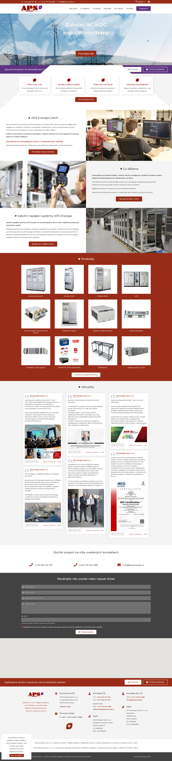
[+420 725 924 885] (76, 565)
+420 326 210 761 (103, 697)
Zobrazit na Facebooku (49, 461)
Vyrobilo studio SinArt (142, 757)
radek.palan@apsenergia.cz (103, 709)
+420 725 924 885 (104, 706)
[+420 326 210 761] (32, 565)
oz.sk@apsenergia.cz (134, 700)
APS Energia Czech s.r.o (39, 396)
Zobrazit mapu (65, 706)
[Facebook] (149, 2)
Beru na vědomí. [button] (16, 755)
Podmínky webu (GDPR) (81, 757)
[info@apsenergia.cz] (120, 565)
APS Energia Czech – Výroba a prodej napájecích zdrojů (48, 757)
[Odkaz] (31, 9)
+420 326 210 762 (103, 700)
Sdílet (59, 461)
